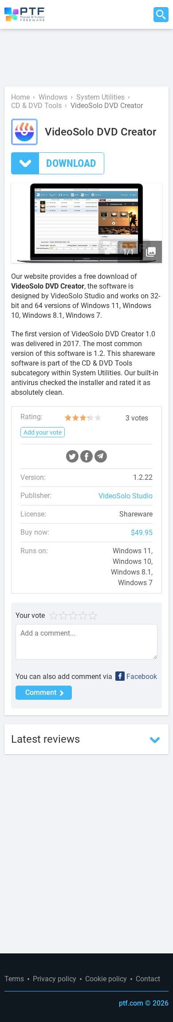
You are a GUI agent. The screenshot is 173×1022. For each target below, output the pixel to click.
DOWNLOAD (71, 163)
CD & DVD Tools (36, 105)
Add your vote (43, 432)
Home (20, 97)
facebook (86, 456)
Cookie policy (106, 979)
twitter (72, 456)
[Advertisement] (86, 57)
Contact (148, 979)
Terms (14, 979)
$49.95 (142, 532)
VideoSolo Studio (125, 496)
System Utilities (100, 97)
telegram (100, 456)
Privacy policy (54, 979)
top (159, 953)
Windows (53, 97)
